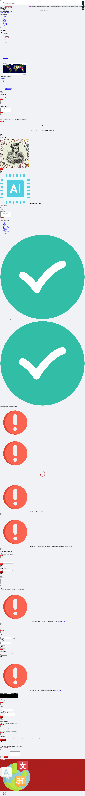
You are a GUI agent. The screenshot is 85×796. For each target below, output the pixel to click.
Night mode (7, 12)
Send (2, 112)
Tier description (14, 644)
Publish (2, 630)
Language (3, 78)
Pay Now (2, 702)
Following (5, 42)
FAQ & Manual (8, 89)
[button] (44, 3)
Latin (4, 793)
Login (6, 10)
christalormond (3, 12)
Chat (3, 640)
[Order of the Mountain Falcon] (3, 55)
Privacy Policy (7, 85)
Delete (2, 121)
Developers (5, 83)
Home (4, 222)
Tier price (13, 638)
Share (2, 555)
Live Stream (4, 641)
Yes (1, 99)
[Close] (1, 91)
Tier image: (2, 645)
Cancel (2, 654)
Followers (4, 47)
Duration (2, 712)
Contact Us (5, 82)
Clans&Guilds (5, 58)
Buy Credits (3, 211)
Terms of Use (7, 87)
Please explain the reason (5, 755)
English (4, 792)
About (4, 80)
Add (1, 649)
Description (2, 715)
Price (1, 710)
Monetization (59, 690)
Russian (4, 794)
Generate (2, 217)
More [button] (4, 84)
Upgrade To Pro (62, 621)
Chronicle (4, 81)
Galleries (4, 39)
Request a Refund (8, 88)
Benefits (1, 639)
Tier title (12, 637)
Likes (4, 52)
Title (1, 709)
